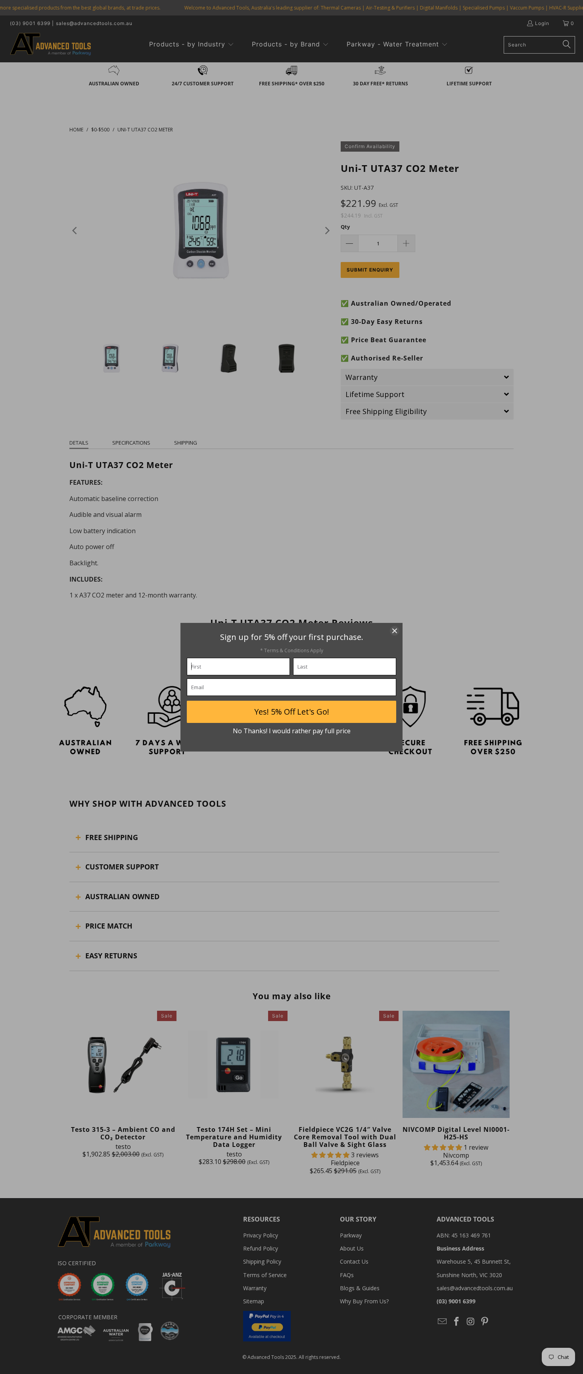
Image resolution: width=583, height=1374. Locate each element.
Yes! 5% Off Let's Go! (291, 711)
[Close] (394, 631)
